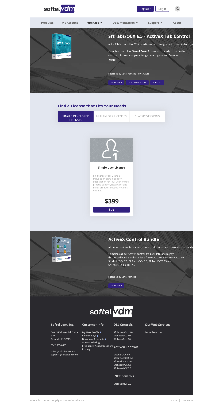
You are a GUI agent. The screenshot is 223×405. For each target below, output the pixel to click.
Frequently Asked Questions (97, 345)
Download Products (93, 339)
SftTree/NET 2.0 (122, 383)
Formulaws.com (153, 332)
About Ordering (91, 342)
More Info (116, 82)
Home (174, 400)
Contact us (187, 400)
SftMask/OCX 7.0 (117, 261)
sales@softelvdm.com (63, 351)
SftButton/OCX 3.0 (173, 257)
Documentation (137, 82)
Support (157, 82)
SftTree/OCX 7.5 (158, 261)
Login (162, 9)
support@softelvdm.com (64, 354)
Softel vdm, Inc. (129, 73)
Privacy (86, 349)
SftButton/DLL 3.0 (123, 332)
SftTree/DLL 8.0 (122, 339)
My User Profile (90, 332)
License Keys (89, 335)
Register (145, 9)
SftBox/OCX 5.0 (153, 257)
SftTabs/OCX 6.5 (138, 261)
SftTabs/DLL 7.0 (122, 335)
